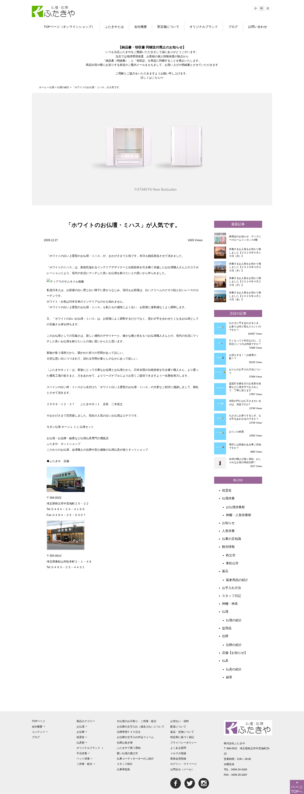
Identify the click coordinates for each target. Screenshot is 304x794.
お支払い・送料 (179, 721)
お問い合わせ (257, 26)
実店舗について (168, 26)
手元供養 (82, 753)
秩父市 (230, 555)
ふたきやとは (114, 26)
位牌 (225, 636)
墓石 (225, 571)
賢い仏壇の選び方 (127, 753)
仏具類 (80, 742)
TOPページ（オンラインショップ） (69, 26)
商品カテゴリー (86, 721)
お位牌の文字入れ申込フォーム (135, 737)
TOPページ (38, 721)
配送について (178, 726)
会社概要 (140, 26)
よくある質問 (178, 747)
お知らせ (228, 523)
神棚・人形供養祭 (238, 515)
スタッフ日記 (231, 596)
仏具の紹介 (234, 669)
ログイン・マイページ (183, 763)
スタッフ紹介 (125, 763)
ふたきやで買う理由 (129, 747)
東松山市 (232, 563)
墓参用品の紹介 (237, 580)
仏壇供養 (228, 498)
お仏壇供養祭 (235, 507)
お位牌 (80, 731)
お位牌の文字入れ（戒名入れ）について (140, 726)
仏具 (225, 660)
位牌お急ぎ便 (125, 742)
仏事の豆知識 (231, 539)
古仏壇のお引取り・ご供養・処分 (136, 721)
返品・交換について (182, 731)
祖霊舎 (227, 490)
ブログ (233, 26)
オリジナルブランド (203, 26)
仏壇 (225, 611)
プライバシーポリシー (183, 742)
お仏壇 (80, 726)
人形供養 (228, 531)
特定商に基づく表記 (182, 737)
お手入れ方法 (231, 588)
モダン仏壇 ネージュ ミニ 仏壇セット (70, 426)
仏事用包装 (123, 769)
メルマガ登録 (178, 753)
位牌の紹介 (234, 645)
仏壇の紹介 (234, 620)
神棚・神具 (230, 603)
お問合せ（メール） (182, 769)
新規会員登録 (178, 758)
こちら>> (157, 77)
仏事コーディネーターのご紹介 (135, 758)
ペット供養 (83, 758)
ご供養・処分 (84, 763)
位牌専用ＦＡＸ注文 (129, 731)
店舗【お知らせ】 (234, 653)
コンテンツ (38, 731)
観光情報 (228, 546)
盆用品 (227, 628)
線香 (229, 677)
